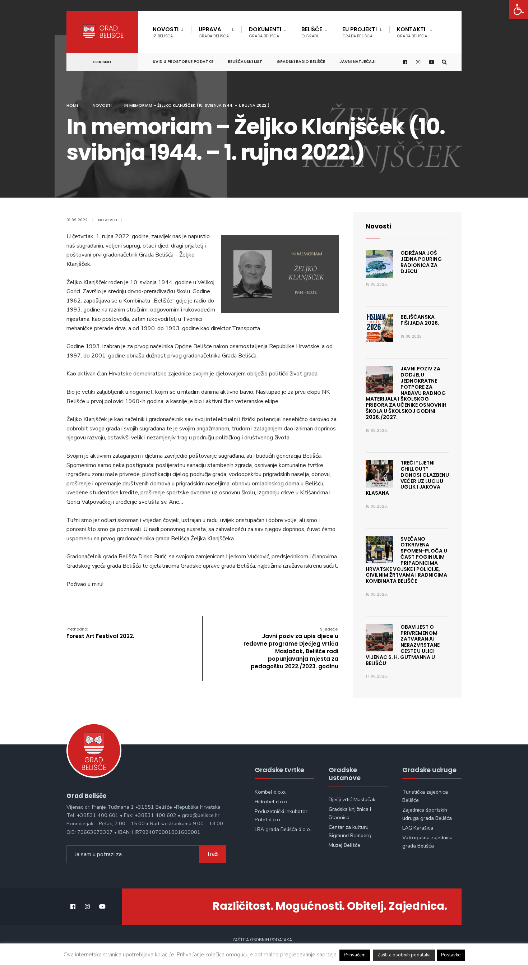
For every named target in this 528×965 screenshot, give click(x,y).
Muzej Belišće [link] (344, 845)
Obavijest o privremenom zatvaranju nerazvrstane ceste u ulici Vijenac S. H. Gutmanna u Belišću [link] (403, 645)
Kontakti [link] (412, 32)
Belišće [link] (311, 32)
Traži (212, 854)
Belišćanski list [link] (245, 61)
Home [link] (72, 105)
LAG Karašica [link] (417, 827)
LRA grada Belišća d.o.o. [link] (283, 829)
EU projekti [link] (359, 32)
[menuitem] (172, 31)
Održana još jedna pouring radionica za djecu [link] (421, 261)
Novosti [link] (166, 32)
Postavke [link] (450, 955)
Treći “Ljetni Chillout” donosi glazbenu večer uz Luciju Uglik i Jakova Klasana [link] (407, 478)
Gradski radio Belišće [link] (301, 61)
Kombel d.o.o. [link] (270, 791)
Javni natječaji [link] (357, 61)
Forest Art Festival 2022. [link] (100, 633)
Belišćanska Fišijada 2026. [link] (419, 320)
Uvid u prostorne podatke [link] (183, 61)
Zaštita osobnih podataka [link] (262, 940)
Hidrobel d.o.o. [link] (271, 801)
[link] (518, 9)
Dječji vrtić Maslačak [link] (352, 799)
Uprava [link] (214, 32)
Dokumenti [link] (265, 32)
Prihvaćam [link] (355, 955)
